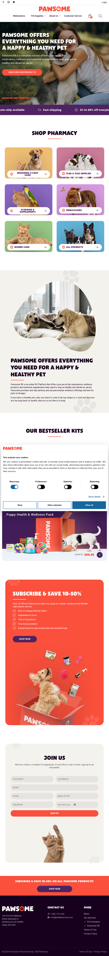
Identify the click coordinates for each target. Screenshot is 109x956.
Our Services (90, 917)
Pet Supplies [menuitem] (37, 16)
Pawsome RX (93, 925)
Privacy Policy (90, 933)
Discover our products (22, 72)
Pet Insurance (93, 921)
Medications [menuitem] (19, 16)
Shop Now (24, 639)
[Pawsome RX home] (54, 9)
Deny (20, 505)
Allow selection (54, 505)
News (86, 913)
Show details (94, 497)
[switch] (41, 487)
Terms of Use (90, 929)
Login (104, 2)
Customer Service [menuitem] (73, 16)
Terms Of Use (85, 952)
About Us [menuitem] (53, 16)
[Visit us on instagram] (9, 2)
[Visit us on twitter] (15, 2)
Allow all (89, 505)
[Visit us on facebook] (4, 2)
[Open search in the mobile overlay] (100, 16)
